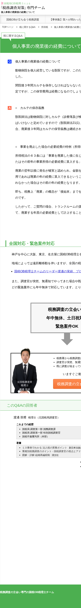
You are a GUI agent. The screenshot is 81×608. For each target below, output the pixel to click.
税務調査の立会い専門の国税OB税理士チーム (27, 592)
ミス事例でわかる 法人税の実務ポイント (44, 447)
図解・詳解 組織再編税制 (36, 455)
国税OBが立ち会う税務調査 (22, 19)
